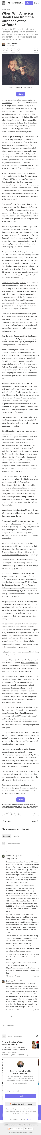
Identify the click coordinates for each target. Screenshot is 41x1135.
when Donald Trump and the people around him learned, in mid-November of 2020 (20, 139)
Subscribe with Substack (22, 1104)
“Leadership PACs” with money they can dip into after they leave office (19, 606)
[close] (35, 1061)
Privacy (21, 1125)
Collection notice (34, 1125)
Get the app (29, 1129)
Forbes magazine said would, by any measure (19, 588)
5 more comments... (8, 1025)
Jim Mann (9, 981)
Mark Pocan (18, 693)
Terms (26, 1125)
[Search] (37, 1036)
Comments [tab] (6, 836)
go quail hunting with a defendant (20, 480)
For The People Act (30, 760)
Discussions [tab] (18, 1036)
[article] (20, 1048)
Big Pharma (16, 524)
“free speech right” (16, 218)
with (14, 226)
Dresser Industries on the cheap (22, 451)
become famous (29, 610)
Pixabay (29, 87)
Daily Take (6, 9)
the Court (20, 182)
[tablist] (11, 836)
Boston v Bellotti (10, 221)
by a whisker (18, 744)
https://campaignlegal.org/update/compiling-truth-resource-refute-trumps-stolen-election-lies (22, 970)
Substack (12, 1133)
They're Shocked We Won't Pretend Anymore (13, 1043)
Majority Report (22, 554)
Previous (8, 821)
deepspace (10, 856)
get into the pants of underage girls (15, 613)
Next (34, 821)
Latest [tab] (9, 1036)
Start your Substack (16, 1129)
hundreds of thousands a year (24, 488)
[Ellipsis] (38, 855)
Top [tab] (4, 1036)
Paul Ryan (6, 417)
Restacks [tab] (16, 836)
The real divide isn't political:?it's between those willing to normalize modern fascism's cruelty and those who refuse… (14, 1048)
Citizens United (22, 226)
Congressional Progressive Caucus (24, 679)
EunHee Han (19, 87)
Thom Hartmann (12, 43)
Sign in (36, 3)
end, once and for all (21, 111)
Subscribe (29, 3)
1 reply (11, 1016)
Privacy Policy (24, 1113)
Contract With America (22, 398)
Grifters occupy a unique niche (14, 282)
